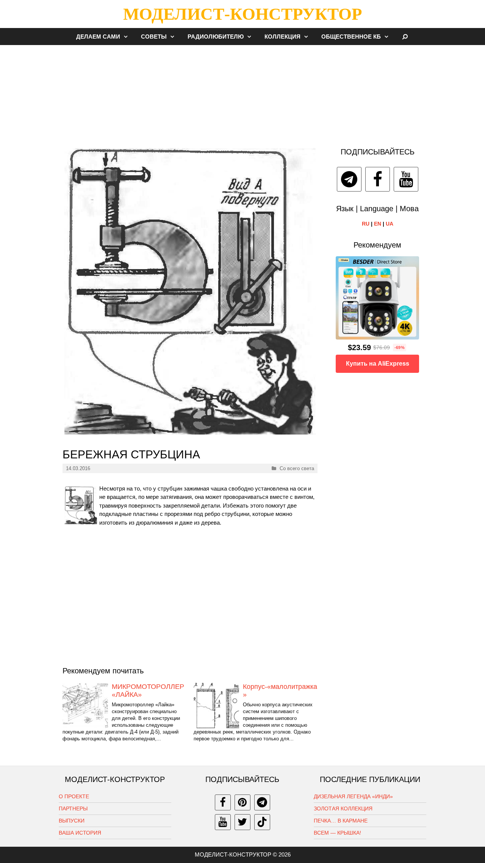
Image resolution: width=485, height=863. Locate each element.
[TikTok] (262, 822)
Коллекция (282, 36)
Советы (154, 36)
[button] (127, 36)
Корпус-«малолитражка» (280, 691)
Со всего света (297, 468)
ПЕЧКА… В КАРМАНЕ (341, 821)
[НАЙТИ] (405, 36)
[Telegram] (349, 179)
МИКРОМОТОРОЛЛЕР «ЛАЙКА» (148, 691)
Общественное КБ (351, 36)
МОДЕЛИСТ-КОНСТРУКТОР (242, 14)
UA (389, 224)
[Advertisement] (242, 92)
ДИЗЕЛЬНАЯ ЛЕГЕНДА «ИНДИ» (353, 796)
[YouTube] (406, 179)
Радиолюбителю (216, 36)
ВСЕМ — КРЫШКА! (337, 833)
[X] (242, 822)
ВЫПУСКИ (71, 821)
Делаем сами (98, 36)
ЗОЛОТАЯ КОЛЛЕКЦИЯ (343, 808)
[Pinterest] (242, 802)
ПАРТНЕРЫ (73, 808)
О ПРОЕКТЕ (74, 796)
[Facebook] (377, 179)
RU (365, 224)
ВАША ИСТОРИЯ (80, 833)
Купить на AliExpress (377, 363)
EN (377, 224)
